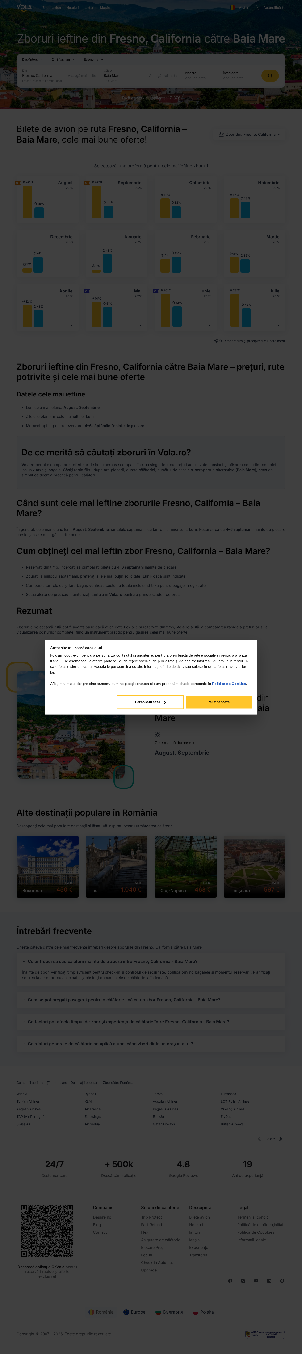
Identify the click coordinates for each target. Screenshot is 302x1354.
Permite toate (218, 702)
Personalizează (147, 702)
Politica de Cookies (229, 683)
